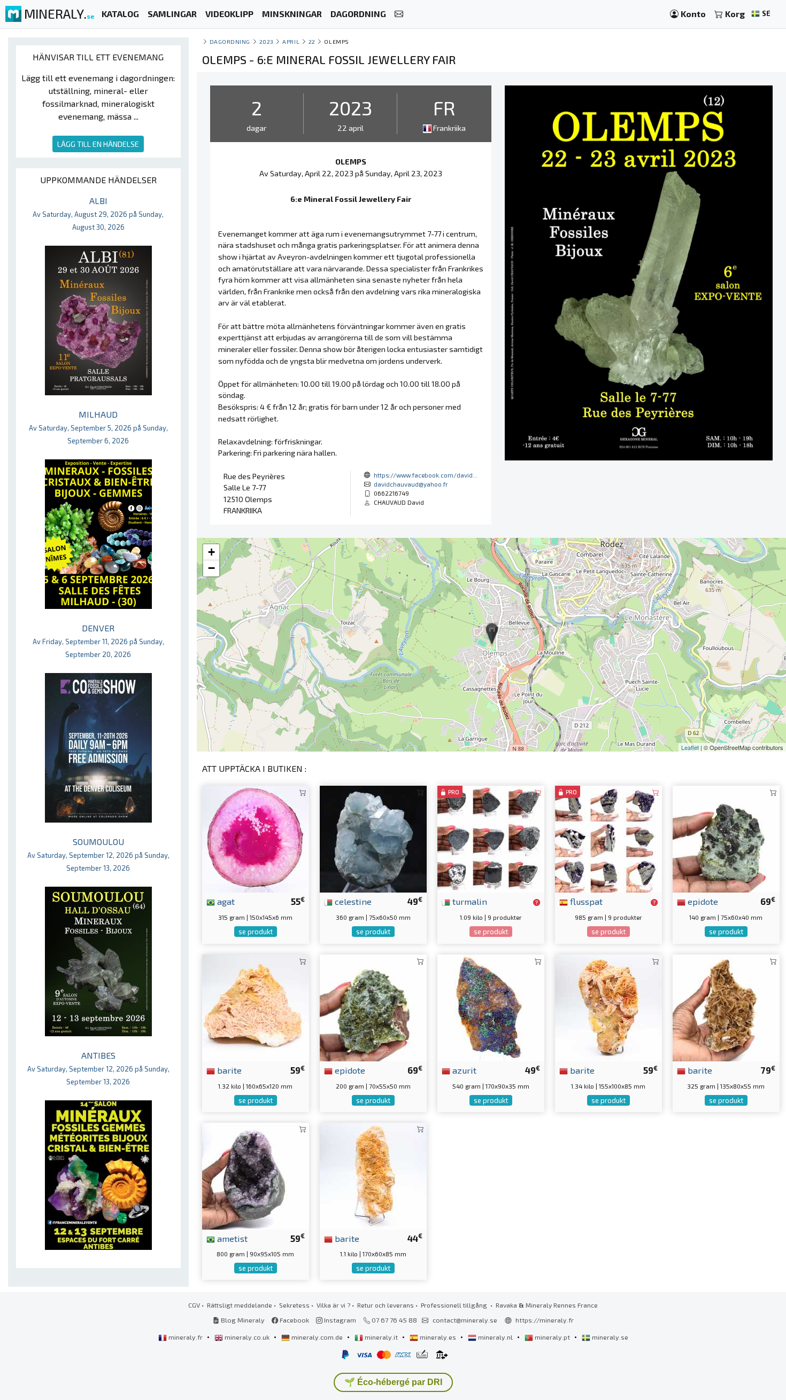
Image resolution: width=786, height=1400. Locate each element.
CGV (194, 1305)
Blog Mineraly (242, 1320)
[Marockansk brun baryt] (726, 1007)
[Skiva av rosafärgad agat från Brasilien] (255, 838)
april (290, 41)
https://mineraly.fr (544, 1320)
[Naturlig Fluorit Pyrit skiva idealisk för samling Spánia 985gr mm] (608, 838)
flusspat (585, 901)
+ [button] (211, 552)
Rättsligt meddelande (239, 1305)
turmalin (468, 901)
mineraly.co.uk (247, 1337)
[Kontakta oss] (398, 14)
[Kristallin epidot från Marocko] (373, 1007)
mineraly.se (609, 1337)
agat (225, 901)
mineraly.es (438, 1337)
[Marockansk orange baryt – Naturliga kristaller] (608, 1007)
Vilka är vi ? (333, 1305)
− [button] (211, 568)
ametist (231, 1238)
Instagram (339, 1320)
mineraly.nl (495, 1337)
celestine (352, 901)
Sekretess (294, 1305)
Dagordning (230, 41)
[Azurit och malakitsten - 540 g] (490, 1007)
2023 (266, 41)
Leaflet (690, 747)
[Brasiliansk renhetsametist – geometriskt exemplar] (255, 1175)
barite (228, 1070)
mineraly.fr (185, 1337)
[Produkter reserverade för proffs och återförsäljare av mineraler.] (536, 902)
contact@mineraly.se (465, 1320)
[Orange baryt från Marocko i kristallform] (373, 1175)
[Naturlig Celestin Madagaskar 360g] (373, 838)
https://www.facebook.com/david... (425, 475)
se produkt (255, 931)
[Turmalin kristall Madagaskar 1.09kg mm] (490, 838)
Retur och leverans (385, 1305)
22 (312, 41)
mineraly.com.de (317, 1337)
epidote (701, 901)
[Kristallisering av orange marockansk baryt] (255, 1007)
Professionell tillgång (455, 1305)
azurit (463, 1070)
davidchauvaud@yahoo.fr (411, 484)
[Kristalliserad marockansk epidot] (726, 838)
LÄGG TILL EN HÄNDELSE (98, 143)
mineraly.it (381, 1337)
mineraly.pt (552, 1337)
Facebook (293, 1320)
